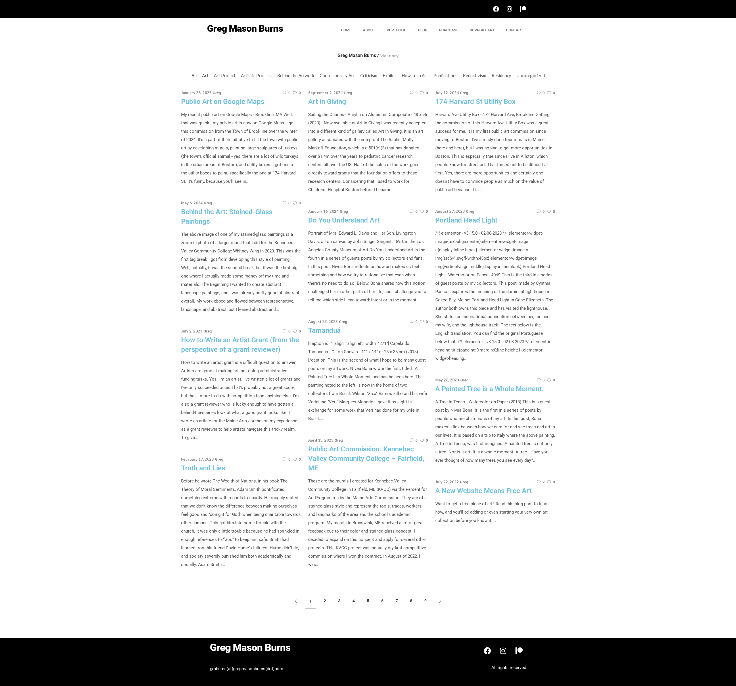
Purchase (448, 30)
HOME (346, 30)
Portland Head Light (466, 220)
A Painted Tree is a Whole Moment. (489, 389)
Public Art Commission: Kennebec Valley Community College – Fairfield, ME (366, 458)
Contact (514, 30)
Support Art (482, 30)
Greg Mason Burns (357, 55)
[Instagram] (509, 9)
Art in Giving (327, 102)
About (369, 30)
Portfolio (397, 30)
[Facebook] (496, 9)
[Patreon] (523, 9)
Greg (217, 93)
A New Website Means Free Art (483, 491)
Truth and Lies (203, 468)
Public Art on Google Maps (222, 102)
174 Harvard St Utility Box (475, 102)
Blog (423, 30)
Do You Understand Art (343, 220)
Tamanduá (324, 330)
